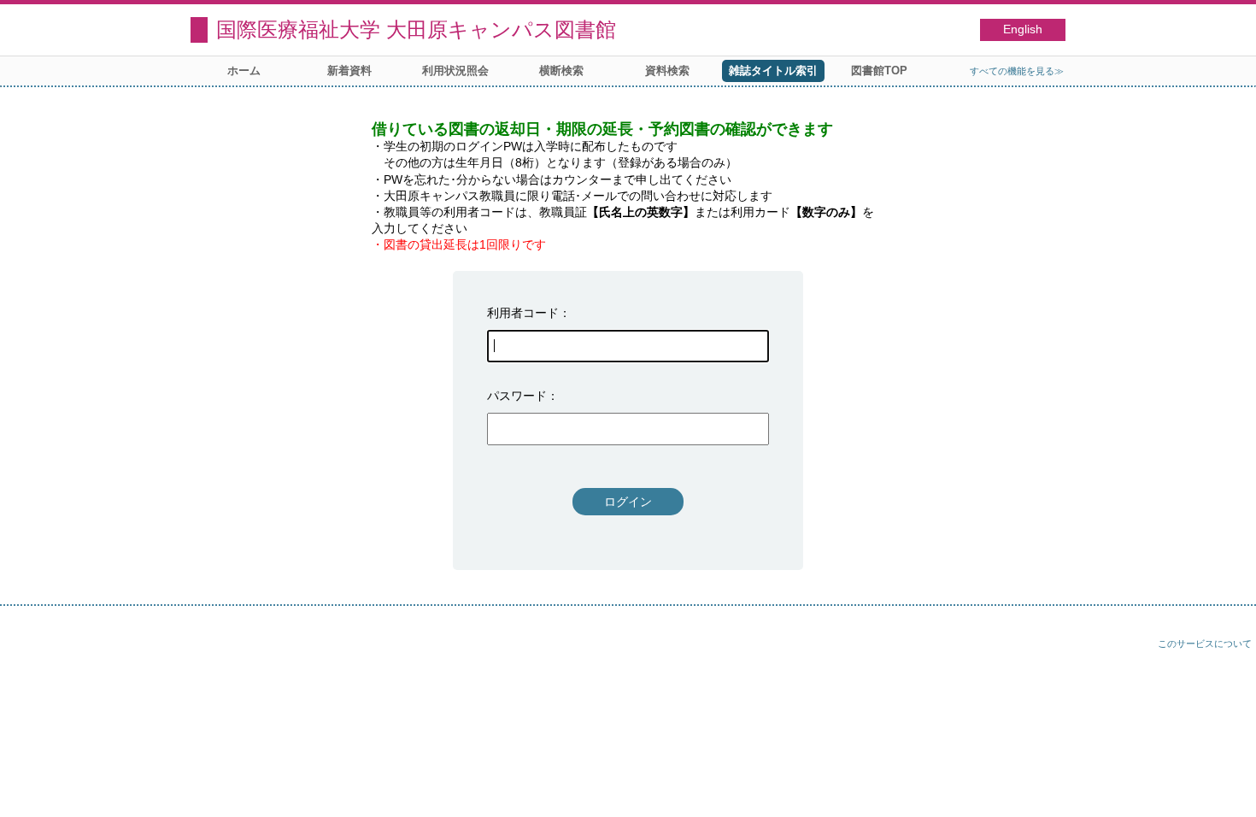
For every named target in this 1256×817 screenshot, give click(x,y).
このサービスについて (1205, 643)
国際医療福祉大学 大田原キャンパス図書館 (416, 29)
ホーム (244, 70)
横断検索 (561, 70)
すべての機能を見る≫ (1017, 71)
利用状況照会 (455, 70)
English (1022, 29)
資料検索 (667, 70)
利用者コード (523, 313)
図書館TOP (879, 70)
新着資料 (349, 70)
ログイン (628, 501)
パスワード (517, 396)
